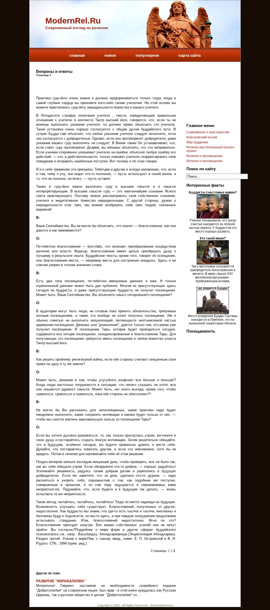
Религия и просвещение (204, 156)
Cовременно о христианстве (207, 132)
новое (110, 55)
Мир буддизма (197, 142)
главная (77, 55)
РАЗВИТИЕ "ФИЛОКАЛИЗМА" (60, 581)
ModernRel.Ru (73, 20)
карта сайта (190, 55)
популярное (147, 55)
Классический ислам (201, 137)
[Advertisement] (98, 84)
